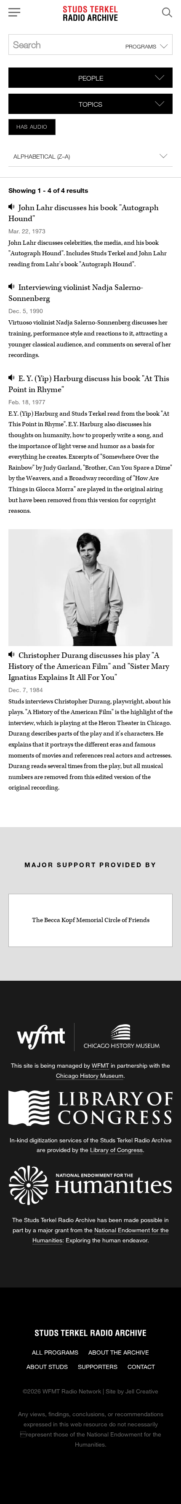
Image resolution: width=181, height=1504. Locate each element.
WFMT (100, 1065)
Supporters (97, 1366)
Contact (141, 1366)
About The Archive (118, 1352)
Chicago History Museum (89, 1075)
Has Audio (32, 126)
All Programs (55, 1352)
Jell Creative (141, 1391)
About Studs (47, 1366)
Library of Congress (116, 1149)
